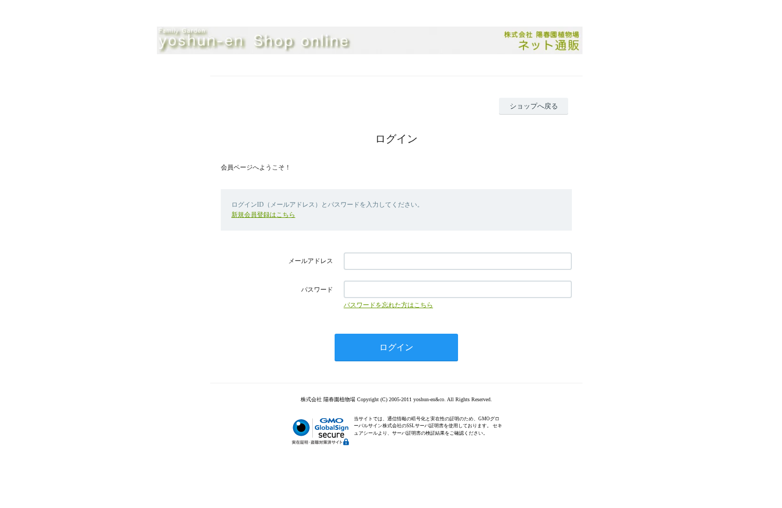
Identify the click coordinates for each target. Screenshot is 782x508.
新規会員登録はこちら (263, 214)
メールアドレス (310, 261)
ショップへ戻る (534, 106)
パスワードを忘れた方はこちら (388, 305)
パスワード (317, 289)
